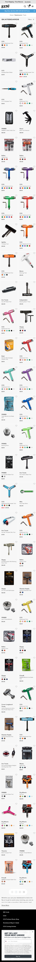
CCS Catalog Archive (9, 926)
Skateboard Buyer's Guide (11, 923)
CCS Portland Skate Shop (11, 919)
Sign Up (18, 956)
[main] (18, 461)
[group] (18, 2)
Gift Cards (6, 912)
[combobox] (7, 941)
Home (11, 15)
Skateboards (18, 15)
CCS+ (5, 916)
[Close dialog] (32, 932)
